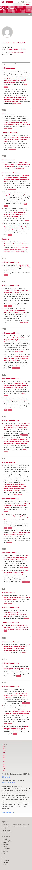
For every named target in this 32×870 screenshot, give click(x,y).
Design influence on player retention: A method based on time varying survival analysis (16, 385)
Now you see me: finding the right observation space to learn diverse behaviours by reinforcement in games (17, 227)
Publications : (5, 745)
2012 (4, 763)
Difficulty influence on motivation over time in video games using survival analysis (16, 358)
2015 (4, 759)
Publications (6, 848)
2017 (4, 755)
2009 (4, 768)
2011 (4, 764)
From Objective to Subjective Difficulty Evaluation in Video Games (17, 340)
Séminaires (6, 844)
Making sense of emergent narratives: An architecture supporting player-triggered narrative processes (16, 441)
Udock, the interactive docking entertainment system (17, 505)
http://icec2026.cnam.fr (8, 782)
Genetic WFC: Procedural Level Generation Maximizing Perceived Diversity (17, 267)
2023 (4, 748)
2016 (4, 757)
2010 (4, 766)
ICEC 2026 (6, 777)
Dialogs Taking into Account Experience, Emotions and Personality (15, 695)
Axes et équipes (7, 841)
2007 (4, 770)
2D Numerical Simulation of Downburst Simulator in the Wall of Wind (17, 139)
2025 (4, 746)
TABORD (5, 853)
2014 (4, 761)
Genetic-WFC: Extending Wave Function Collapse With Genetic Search (17, 164)
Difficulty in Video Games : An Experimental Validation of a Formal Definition (15, 614)
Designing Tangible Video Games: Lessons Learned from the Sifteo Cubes (17, 518)
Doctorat (5, 846)
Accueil (5, 839)
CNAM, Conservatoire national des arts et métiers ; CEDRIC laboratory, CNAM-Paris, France (16, 249)
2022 (4, 750)
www (6, 86)
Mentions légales (7, 832)
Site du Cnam (7, 830)
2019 (4, 754)
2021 (4, 752)
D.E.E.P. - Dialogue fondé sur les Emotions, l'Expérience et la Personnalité (17, 728)
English (5, 864)
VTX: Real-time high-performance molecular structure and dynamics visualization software (15, 99)
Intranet (5, 851)
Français (27, 5)
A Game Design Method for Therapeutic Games (16, 400)
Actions (5, 842)
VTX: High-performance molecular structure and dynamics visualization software (15, 214)
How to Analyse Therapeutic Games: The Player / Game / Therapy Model (16, 557)
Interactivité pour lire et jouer (16, 49)
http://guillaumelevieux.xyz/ (17, 52)
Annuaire (5, 850)
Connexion (6, 860)
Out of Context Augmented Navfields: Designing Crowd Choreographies (17, 572)
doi (25, 84)
